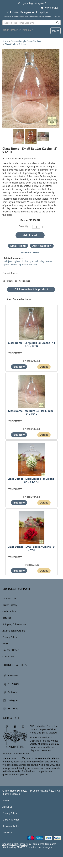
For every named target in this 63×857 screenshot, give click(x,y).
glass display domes (41, 261)
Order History (9, 604)
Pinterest (12, 692)
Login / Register (33, 3)
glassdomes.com (28, 264)
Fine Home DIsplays (17, 30)
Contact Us (8, 656)
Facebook (13, 675)
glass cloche (21, 261)
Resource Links (10, 826)
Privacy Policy (9, 637)
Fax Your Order (10, 649)
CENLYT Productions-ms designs (34, 847)
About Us (7, 806)
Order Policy (9, 611)
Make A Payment (11, 819)
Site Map (7, 832)
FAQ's (5, 643)
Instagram (13, 700)
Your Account (9, 598)
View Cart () (51, 7)
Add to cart (30, 235)
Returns (6, 617)
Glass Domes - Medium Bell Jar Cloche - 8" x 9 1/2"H (31, 480)
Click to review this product (31, 289)
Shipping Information (14, 624)
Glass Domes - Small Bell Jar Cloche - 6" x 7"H (31, 548)
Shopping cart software (15, 843)
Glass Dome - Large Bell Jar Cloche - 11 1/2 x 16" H (31, 344)
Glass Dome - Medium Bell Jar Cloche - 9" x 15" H (31, 412)
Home (5, 41)
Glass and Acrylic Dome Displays (25, 41)
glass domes (10, 264)
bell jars (8, 261)
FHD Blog (13, 708)
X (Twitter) (13, 683)
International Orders (13, 630)
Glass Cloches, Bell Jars (15, 44)
